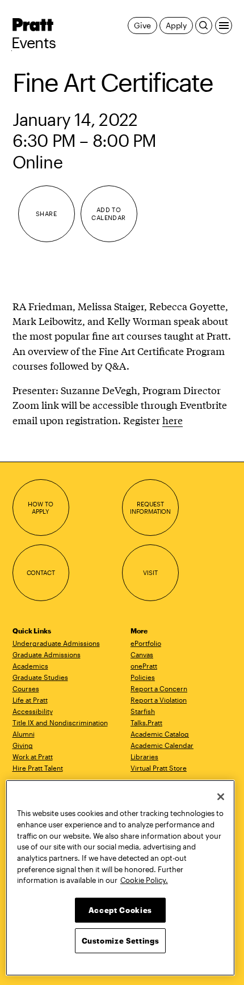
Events (33, 42)
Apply (176, 25)
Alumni (23, 734)
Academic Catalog (160, 734)
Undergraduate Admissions (56, 643)
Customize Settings (120, 940)
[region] (120, 878)
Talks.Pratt (146, 722)
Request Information (150, 507)
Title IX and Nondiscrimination (60, 722)
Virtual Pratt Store (159, 768)
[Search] (203, 25)
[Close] (220, 796)
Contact (41, 572)
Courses (25, 688)
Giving (22, 745)
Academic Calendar (162, 745)
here (172, 420)
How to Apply (40, 507)
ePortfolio (146, 643)
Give (142, 25)
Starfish (143, 711)
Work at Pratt (32, 756)
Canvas (142, 654)
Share (46, 213)
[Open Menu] (223, 25)
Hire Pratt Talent (37, 768)
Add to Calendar (108, 213)
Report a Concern (159, 688)
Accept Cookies (120, 910)
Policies (143, 677)
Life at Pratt (30, 700)
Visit (150, 572)
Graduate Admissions (46, 654)
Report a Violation (159, 700)
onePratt (144, 666)
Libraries (144, 756)
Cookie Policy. (144, 880)
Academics (30, 666)
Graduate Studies (40, 677)
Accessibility (32, 711)
